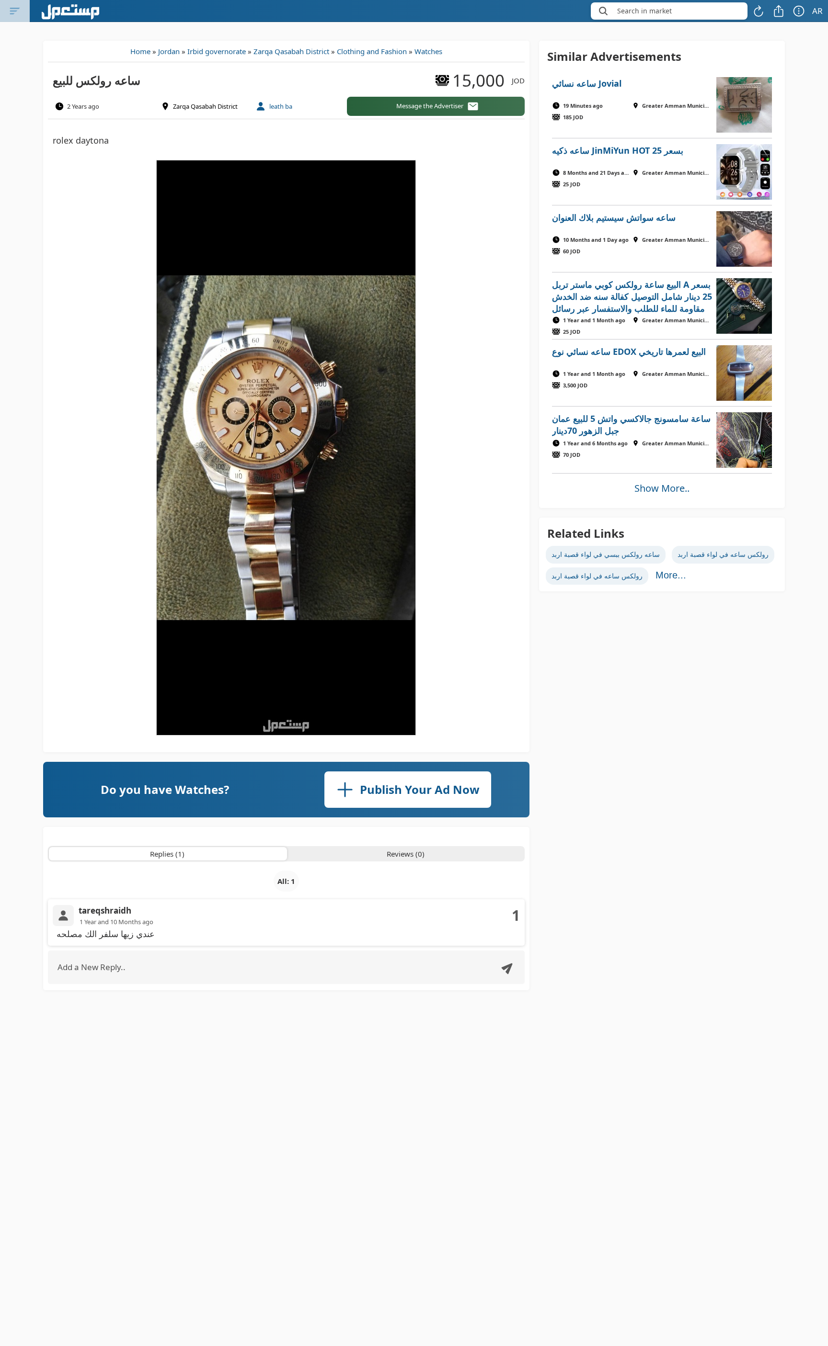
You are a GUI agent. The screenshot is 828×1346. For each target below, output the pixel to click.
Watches (428, 51)
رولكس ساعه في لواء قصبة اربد (723, 554)
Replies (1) (167, 854)
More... (671, 575)
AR (817, 10)
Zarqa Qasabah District (291, 51)
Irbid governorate (216, 51)
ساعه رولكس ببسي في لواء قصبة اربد (606, 554)
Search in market (644, 10)
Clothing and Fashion (372, 51)
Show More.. (662, 488)
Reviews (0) (406, 854)
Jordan (169, 51)
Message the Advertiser (429, 106)
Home (140, 51)
